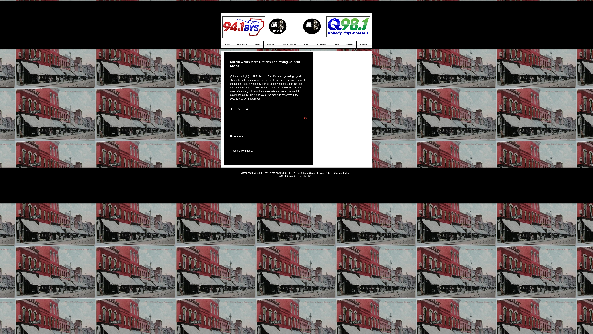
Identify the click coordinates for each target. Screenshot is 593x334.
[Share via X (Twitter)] (239, 108)
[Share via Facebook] (231, 108)
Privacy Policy (324, 173)
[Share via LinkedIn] (246, 108)
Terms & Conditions (304, 173)
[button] (257, 44)
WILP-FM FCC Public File (278, 173)
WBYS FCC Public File (252, 173)
